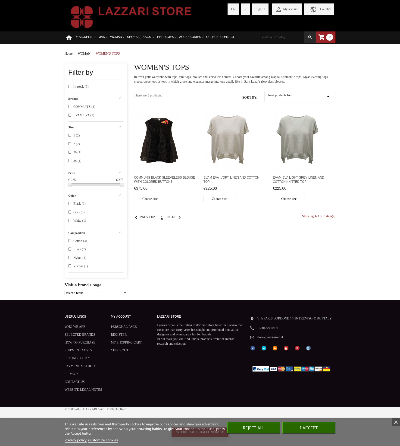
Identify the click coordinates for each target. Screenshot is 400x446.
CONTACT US (75, 382)
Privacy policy (76, 440)
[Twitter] (264, 348)
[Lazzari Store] (131, 16)
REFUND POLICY (77, 358)
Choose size (150, 199)
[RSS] (275, 348)
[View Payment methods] (292, 368)
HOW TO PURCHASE (80, 342)
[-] (70, 185)
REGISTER (119, 334)
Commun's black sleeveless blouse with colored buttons (164, 179)
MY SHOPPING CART (126, 342)
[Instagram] (308, 348)
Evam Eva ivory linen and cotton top (231, 179)
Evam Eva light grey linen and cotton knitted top (298, 179)
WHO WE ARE (75, 326)
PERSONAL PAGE (124, 326)
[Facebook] (252, 348)
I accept (309, 428)
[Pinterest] (297, 348)
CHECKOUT (119, 350)
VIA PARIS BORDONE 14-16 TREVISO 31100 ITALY (294, 318)
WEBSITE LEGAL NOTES (83, 389)
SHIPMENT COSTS (78, 350)
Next (175, 217)
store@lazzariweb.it (270, 337)
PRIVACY (71, 374)
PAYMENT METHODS (81, 366)
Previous (144, 217)
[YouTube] (286, 348)
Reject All (253, 428)
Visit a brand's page (83, 284)
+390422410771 (267, 328)
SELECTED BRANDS (80, 334)
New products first (300, 96)
